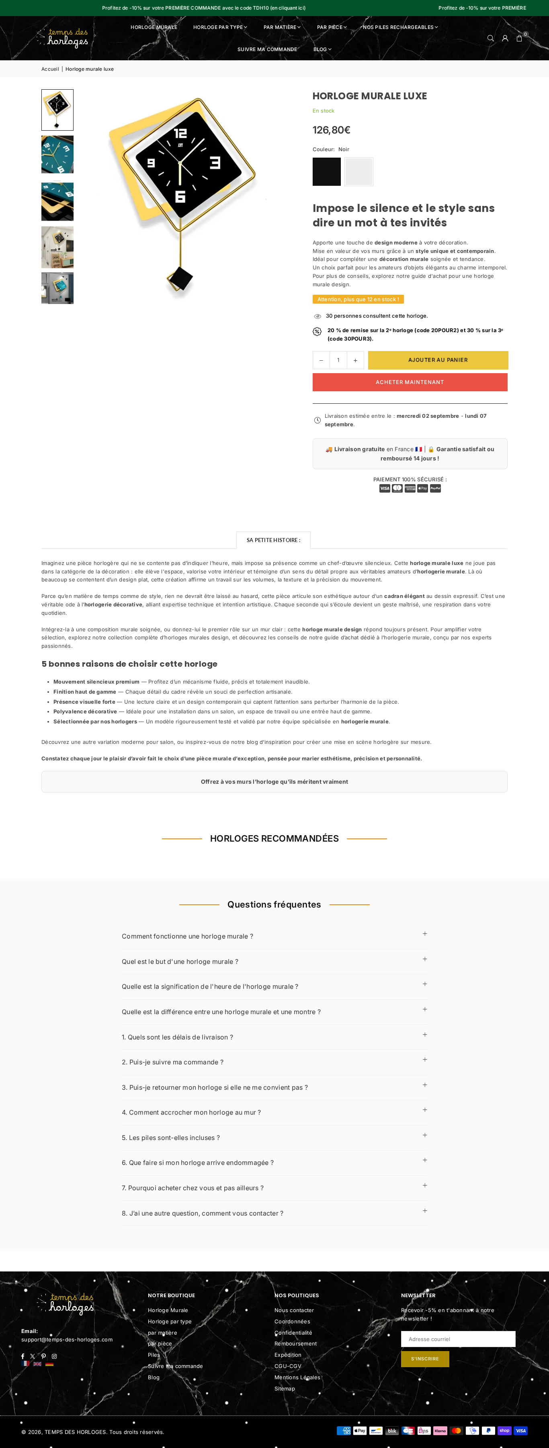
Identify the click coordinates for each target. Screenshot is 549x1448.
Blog (320, 49)
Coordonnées (292, 1321)
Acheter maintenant (410, 382)
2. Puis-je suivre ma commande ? (172, 1062)
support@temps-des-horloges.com (67, 1339)
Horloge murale (154, 27)
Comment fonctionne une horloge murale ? (187, 936)
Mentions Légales (297, 1377)
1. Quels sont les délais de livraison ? (177, 1037)
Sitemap (284, 1388)
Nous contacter (294, 1310)
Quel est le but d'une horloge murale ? (180, 961)
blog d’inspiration (269, 742)
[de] (49, 1364)
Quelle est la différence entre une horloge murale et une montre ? (221, 1012)
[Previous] (94, 197)
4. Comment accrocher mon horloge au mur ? (191, 1112)
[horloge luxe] (57, 110)
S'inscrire (425, 1359)
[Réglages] (505, 38)
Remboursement (295, 1343)
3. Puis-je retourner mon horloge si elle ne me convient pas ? (215, 1087)
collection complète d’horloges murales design (168, 637)
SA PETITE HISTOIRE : (273, 540)
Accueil (50, 69)
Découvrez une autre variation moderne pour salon (107, 742)
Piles (154, 1354)
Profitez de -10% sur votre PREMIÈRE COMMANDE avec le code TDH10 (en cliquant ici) (174, 8)
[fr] (25, 1364)
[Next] (276, 197)
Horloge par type (218, 27)
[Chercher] (490, 38)
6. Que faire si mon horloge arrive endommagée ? (198, 1162)
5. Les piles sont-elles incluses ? (171, 1138)
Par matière (280, 27)
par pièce (160, 1343)
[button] (519, 38)
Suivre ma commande (267, 49)
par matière (162, 1332)
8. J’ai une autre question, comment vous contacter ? (203, 1213)
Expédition (288, 1354)
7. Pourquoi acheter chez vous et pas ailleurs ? (193, 1188)
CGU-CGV (287, 1366)
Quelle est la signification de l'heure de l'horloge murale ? (210, 986)
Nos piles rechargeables (398, 27)
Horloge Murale (168, 1310)
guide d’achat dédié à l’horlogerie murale (377, 637)
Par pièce (329, 27)
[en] (37, 1364)
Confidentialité (293, 1332)
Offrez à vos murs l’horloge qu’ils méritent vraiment (274, 781)
